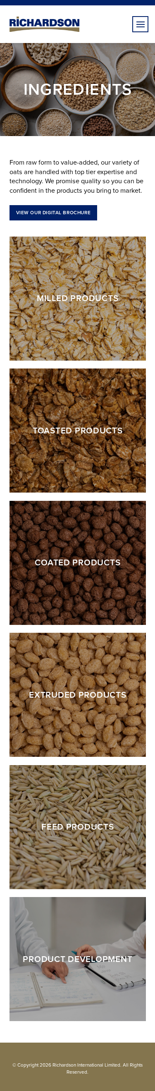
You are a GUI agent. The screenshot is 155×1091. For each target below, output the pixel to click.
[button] (140, 24)
